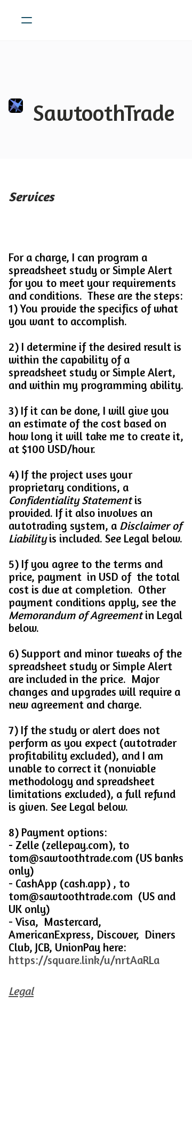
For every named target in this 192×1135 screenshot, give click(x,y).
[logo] (110, 20)
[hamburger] (27, 20)
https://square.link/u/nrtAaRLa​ (84, 960)
